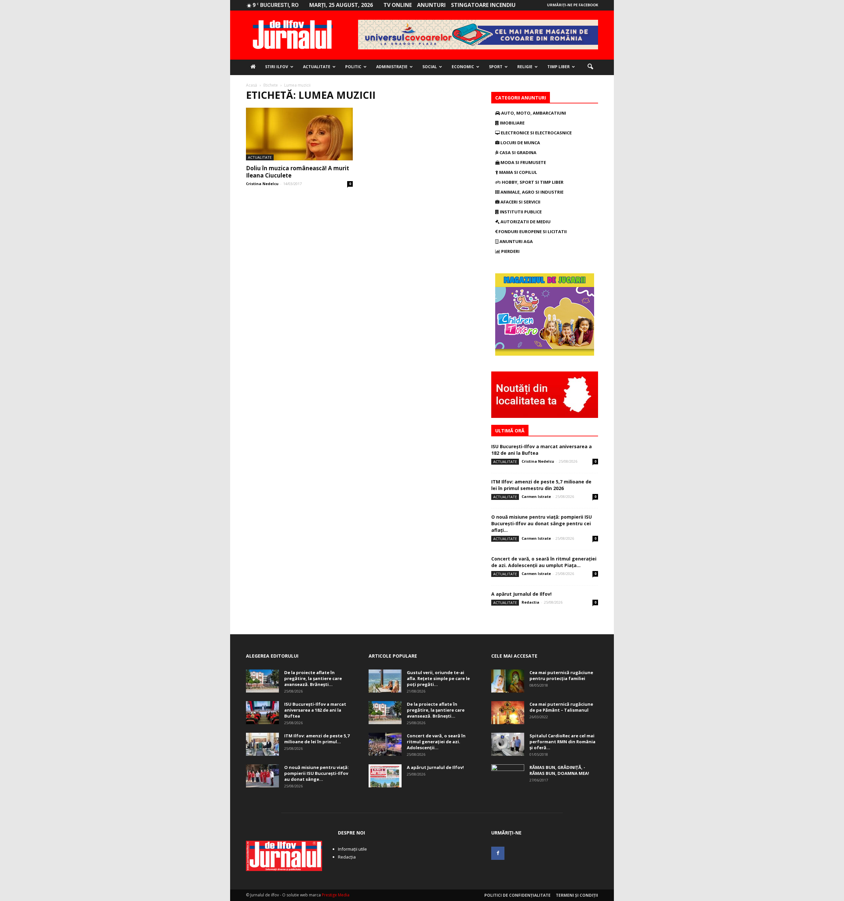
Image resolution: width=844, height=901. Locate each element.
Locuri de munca (519, 143)
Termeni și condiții (577, 895)
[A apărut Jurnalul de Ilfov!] (385, 775)
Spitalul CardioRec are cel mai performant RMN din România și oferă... (562, 742)
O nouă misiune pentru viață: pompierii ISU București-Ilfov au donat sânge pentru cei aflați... (541, 523)
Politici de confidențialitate (517, 895)
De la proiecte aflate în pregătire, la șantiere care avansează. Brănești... (313, 678)
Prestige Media (335, 895)
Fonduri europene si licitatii (532, 231)
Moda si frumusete (522, 162)
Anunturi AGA (515, 241)
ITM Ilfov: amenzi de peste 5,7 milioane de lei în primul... (316, 739)
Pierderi (510, 251)
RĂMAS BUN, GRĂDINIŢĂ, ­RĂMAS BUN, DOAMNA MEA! (559, 770)
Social (429, 66)
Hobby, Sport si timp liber (532, 182)
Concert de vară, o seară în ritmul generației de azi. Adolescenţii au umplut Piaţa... (543, 562)
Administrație (391, 66)
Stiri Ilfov (276, 66)
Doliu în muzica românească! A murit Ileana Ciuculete (297, 171)
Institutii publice (520, 212)
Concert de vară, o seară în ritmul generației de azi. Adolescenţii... (436, 742)
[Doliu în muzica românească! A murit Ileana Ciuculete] (299, 134)
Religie (524, 66)
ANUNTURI (431, 5)
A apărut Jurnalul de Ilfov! (521, 594)
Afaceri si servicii (519, 202)
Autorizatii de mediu (525, 222)
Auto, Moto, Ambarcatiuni (533, 113)
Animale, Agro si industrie (531, 192)
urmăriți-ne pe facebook (572, 4)
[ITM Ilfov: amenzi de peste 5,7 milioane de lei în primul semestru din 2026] (262, 744)
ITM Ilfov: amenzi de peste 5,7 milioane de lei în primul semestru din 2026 (541, 484)
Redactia (530, 602)
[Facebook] (497, 853)
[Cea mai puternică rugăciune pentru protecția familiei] (507, 681)
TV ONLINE (397, 5)
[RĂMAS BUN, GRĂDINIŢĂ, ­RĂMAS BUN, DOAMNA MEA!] (507, 775)
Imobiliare (512, 123)
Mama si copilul (517, 172)
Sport (495, 66)
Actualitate (316, 66)
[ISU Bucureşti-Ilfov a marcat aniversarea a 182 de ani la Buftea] (262, 712)
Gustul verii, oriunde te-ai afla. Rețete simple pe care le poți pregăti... (438, 678)
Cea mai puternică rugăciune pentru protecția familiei (561, 675)
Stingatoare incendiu (483, 5)
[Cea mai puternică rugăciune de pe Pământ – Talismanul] (507, 712)
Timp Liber (558, 66)
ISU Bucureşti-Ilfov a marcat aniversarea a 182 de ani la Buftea (315, 710)
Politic (353, 66)
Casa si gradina (517, 152)
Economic (463, 66)
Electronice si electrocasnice (536, 133)
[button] (590, 67)
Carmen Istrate (536, 496)
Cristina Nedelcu (262, 183)
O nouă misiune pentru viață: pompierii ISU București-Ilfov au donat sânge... (316, 773)
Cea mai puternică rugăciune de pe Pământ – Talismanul (561, 707)
